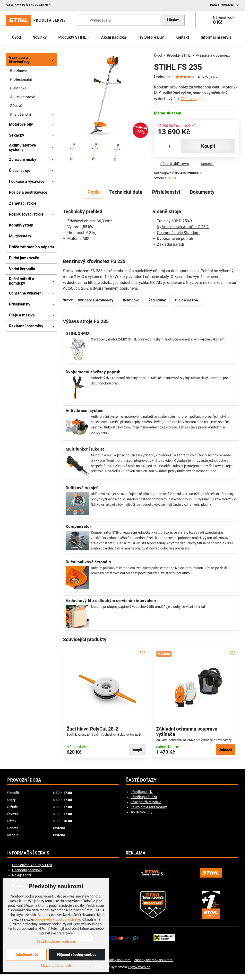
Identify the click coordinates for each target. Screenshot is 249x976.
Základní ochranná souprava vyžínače (186, 731)
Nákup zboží (21, 875)
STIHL (172, 178)
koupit (208, 146)
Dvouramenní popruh (175, 238)
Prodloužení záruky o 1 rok (32, 865)
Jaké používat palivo (145, 802)
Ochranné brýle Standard (178, 232)
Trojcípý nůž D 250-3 (174, 221)
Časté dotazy (141, 780)
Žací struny (157, 300)
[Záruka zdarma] (211, 905)
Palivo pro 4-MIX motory (148, 807)
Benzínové (131, 300)
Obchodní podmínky (27, 870)
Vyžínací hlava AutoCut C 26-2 (183, 227)
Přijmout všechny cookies (76, 955)
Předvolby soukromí (116, 960)
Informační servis (28, 853)
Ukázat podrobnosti (56, 965)
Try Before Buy (141, 812)
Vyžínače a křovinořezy (95, 300)
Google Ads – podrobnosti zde (57, 919)
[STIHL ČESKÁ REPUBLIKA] (211, 873)
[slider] (185, 77)
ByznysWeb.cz (139, 967)
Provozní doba (24, 780)
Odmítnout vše (27, 955)
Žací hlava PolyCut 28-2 (92, 729)
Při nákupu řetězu (143, 797)
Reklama (136, 853)
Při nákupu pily (141, 792)
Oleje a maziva (186, 300)
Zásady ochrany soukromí (153, 960)
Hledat (173, 20)
